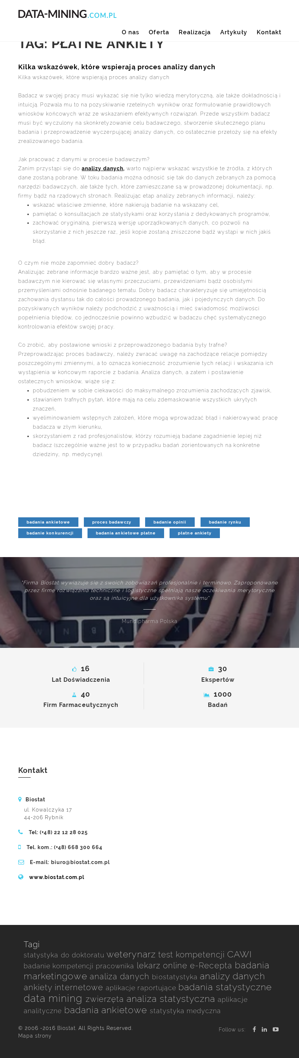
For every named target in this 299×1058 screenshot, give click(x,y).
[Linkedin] (264, 1029)
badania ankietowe (48, 522)
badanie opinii (170, 522)
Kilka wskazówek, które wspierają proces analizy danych (116, 67)
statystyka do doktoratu (65, 955)
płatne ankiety (194, 533)
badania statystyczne (225, 987)
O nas (130, 32)
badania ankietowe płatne (126, 533)
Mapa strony (35, 1036)
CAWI (239, 954)
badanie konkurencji (50, 533)
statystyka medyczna (185, 1011)
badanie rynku (225, 522)
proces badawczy (111, 522)
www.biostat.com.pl (56, 877)
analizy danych (232, 976)
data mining (55, 998)
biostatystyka (176, 977)
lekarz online (163, 965)
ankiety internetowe (65, 987)
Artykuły (233, 32)
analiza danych (121, 976)
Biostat (66, 1028)
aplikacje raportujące (142, 988)
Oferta (159, 32)
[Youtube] (276, 1029)
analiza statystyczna (172, 998)
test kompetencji (192, 954)
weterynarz (132, 954)
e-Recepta (212, 965)
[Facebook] (254, 1029)
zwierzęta (106, 999)
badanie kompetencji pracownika (80, 966)
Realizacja (195, 32)
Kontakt (269, 32)
